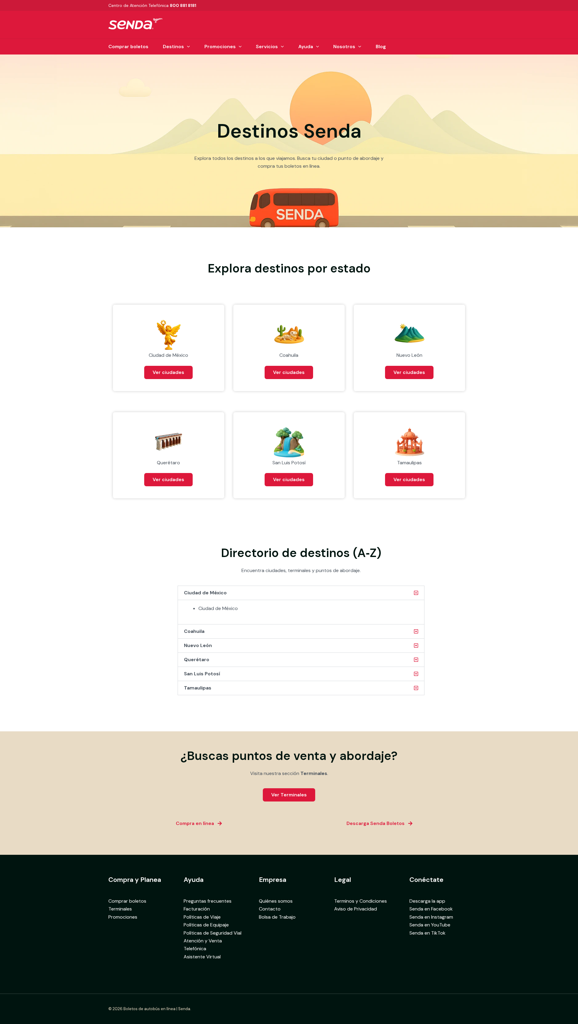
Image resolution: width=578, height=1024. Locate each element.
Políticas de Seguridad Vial (212, 933)
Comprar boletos (128, 46)
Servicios (267, 46)
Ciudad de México (205, 593)
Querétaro (196, 659)
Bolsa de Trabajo (277, 917)
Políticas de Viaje (202, 917)
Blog (381, 46)
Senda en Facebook (431, 909)
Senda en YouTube (429, 925)
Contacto (270, 909)
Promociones (220, 46)
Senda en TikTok (427, 933)
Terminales (120, 909)
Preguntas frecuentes (208, 901)
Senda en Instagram (431, 917)
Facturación (197, 909)
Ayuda (305, 46)
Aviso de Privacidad (355, 909)
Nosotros (344, 46)
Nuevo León (198, 645)
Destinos (173, 46)
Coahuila (194, 631)
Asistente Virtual (202, 957)
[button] (187, 46)
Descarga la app (427, 901)
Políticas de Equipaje (206, 925)
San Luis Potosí (202, 674)
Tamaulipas (197, 688)
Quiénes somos (276, 901)
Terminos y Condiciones (360, 901)
